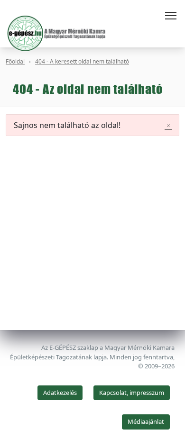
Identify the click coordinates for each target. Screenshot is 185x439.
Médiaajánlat (146, 421)
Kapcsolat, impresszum (131, 392)
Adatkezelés (60, 392)
